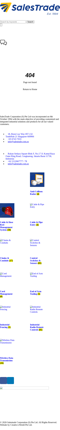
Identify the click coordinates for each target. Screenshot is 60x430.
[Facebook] (3, 380)
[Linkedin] (10, 380)
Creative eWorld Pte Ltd (21, 425)
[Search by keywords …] (13, 22)
